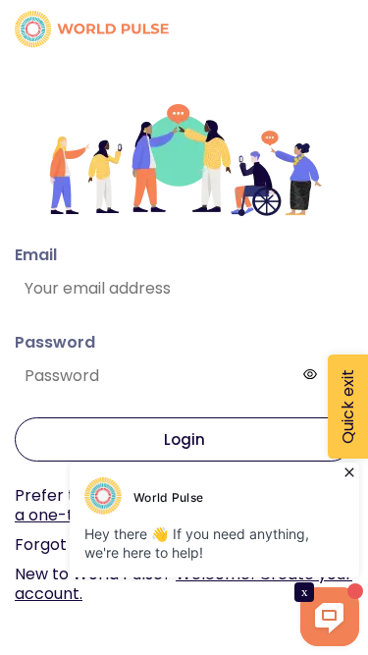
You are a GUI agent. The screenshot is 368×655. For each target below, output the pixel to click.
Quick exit (348, 406)
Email (36, 255)
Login (184, 439)
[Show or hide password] (310, 374)
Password (55, 342)
